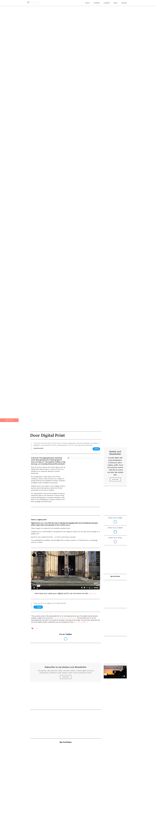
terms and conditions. (81, 622)
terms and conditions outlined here (64, 618)
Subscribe (65, 677)
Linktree (107, 3)
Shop (115, 3)
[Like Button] (32, 628)
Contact (124, 3)
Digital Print (9, 420)
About (87, 3)
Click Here (65, 699)
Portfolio (97, 3)
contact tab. (93, 593)
